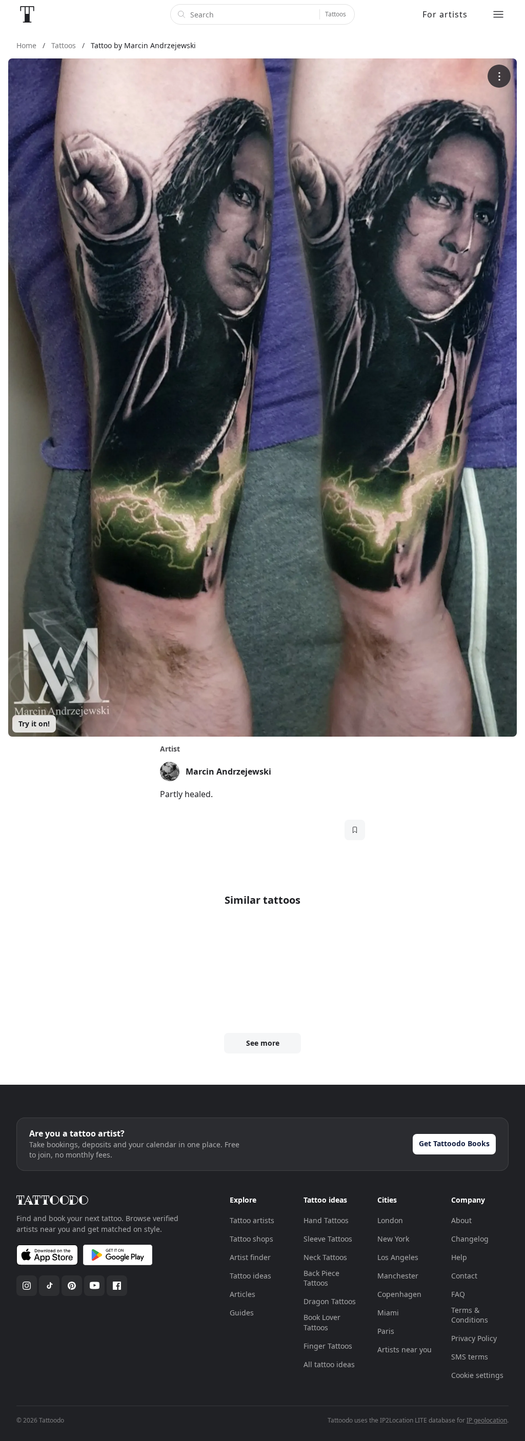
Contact (464, 1276)
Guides (242, 1312)
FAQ (458, 1294)
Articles (242, 1294)
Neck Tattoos (325, 1257)
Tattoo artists (252, 1220)
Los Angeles (397, 1257)
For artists (445, 14)
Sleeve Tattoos (328, 1239)
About (461, 1220)
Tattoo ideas (250, 1276)
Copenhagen (399, 1294)
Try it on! (34, 723)
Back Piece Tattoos (321, 1278)
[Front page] (27, 14)
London (390, 1220)
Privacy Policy (474, 1338)
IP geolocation (487, 1420)
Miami (388, 1312)
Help (459, 1257)
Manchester (397, 1276)
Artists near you (404, 1349)
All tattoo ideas (329, 1364)
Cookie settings (477, 1375)
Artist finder (250, 1257)
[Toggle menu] (498, 14)
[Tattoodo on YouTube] (94, 1285)
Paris (385, 1331)
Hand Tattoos (326, 1220)
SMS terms (469, 1357)
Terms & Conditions (469, 1315)
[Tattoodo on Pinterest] (72, 1285)
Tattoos (335, 14)
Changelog (470, 1239)
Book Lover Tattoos (322, 1322)
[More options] (499, 76)
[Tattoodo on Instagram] (26, 1285)
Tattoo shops (251, 1239)
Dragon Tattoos (330, 1301)
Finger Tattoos (328, 1346)
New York (393, 1239)
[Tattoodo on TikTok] (49, 1285)
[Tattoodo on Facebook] (117, 1285)
